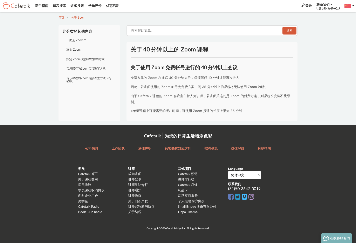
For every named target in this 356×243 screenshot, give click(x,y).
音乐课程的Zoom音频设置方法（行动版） (88, 79)
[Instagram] (251, 197)
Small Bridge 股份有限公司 (197, 206)
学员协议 (84, 185)
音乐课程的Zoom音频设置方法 (86, 68)
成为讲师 (134, 174)
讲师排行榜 (186, 179)
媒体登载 (237, 148)
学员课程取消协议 (91, 190)
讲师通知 (134, 190)
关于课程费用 (88, 179)
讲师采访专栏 (138, 185)
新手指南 (41, 5)
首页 (61, 17)
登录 (308, 5)
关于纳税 (134, 212)
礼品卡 (183, 190)
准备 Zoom (73, 49)
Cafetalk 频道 (188, 174)
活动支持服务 (188, 195)
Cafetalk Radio (88, 206)
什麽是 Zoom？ (76, 40)
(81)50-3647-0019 (244, 188)
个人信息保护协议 (191, 201)
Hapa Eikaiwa (188, 212)
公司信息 (91, 148)
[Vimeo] (245, 197)
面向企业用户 (88, 195)
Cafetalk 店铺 (188, 185)
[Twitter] (238, 197)
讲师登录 (134, 179)
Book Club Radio (90, 212)
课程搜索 (59, 5)
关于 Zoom (78, 17)
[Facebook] (231, 197)
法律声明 (144, 148)
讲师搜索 (77, 5)
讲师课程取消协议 (141, 206)
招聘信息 (211, 148)
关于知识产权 (138, 201)
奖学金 (83, 201)
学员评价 (95, 5)
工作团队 (118, 148)
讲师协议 (134, 195)
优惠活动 (112, 5)
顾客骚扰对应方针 (178, 148)
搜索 (289, 30)
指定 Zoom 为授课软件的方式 (85, 59)
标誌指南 (264, 148)
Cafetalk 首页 (88, 174)
